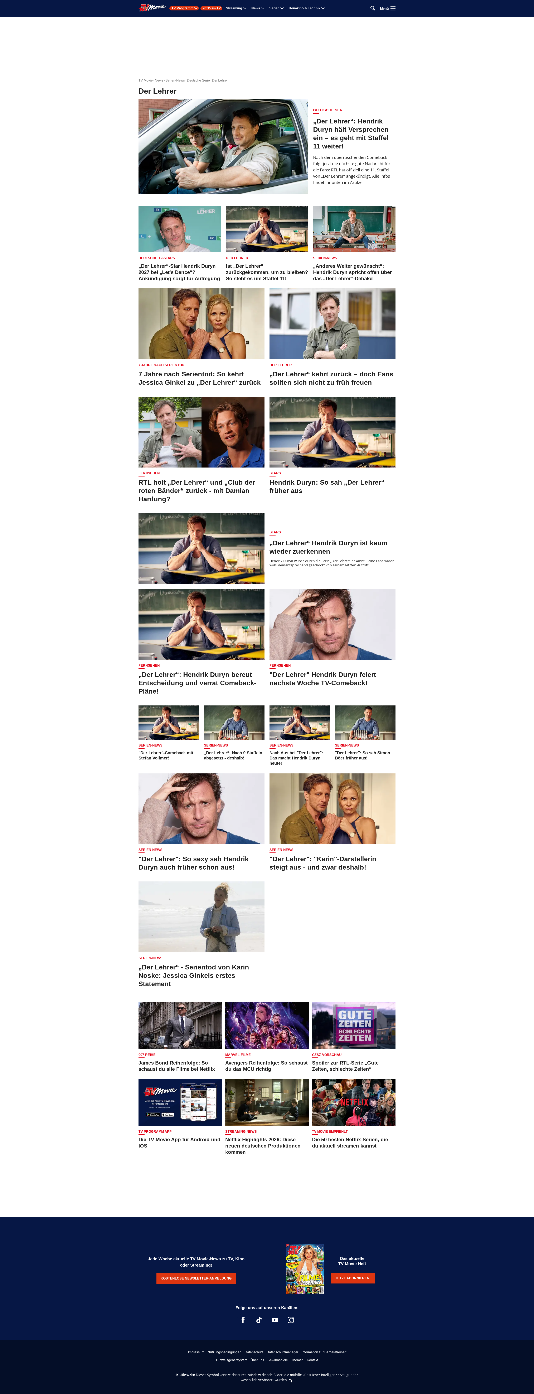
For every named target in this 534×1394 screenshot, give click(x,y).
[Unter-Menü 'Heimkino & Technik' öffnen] (323, 8)
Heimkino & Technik (304, 8)
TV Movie (146, 80)
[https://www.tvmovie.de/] (152, 8)
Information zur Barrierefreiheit (324, 1352)
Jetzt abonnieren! (352, 1278)
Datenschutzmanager (282, 1352)
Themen (297, 1360)
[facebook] (243, 1320)
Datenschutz (254, 1352)
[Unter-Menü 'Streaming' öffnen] (244, 8)
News (255, 8)
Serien (274, 8)
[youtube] (275, 1320)
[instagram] (291, 1320)
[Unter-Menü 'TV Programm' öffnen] (196, 8)
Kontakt (312, 1360)
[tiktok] (259, 1320)
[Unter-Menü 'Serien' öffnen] (282, 8)
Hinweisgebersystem (231, 1360)
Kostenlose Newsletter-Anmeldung (196, 1278)
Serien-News (175, 80)
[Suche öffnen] (372, 8)
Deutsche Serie (198, 80)
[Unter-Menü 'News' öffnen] (262, 8)
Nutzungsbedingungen (224, 1352)
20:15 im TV (212, 8)
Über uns (257, 1360)
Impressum (196, 1352)
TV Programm (182, 8)
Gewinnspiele (277, 1360)
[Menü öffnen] (392, 8)
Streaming (234, 8)
